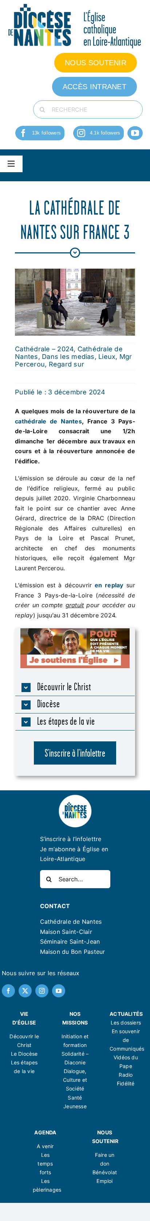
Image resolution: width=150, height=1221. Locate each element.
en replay (109, 585)
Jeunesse (75, 1106)
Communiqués (127, 1049)
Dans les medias (68, 356)
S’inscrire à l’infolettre (71, 839)
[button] (75, 687)
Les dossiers (126, 1022)
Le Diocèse (24, 1054)
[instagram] (81, 133)
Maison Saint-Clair (66, 931)
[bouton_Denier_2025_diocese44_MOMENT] (75, 631)
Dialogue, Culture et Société (75, 1080)
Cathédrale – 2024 (44, 349)
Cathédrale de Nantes (71, 921)
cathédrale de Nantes (48, 421)
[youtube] (135, 133)
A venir (45, 1146)
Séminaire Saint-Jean (70, 941)
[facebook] (23, 133)
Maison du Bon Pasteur (72, 951)
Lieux (106, 356)
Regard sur (66, 364)
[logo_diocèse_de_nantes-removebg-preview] (75, 796)
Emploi (104, 1181)
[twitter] (25, 990)
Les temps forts (45, 1163)
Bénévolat (104, 1172)
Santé (75, 1097)
